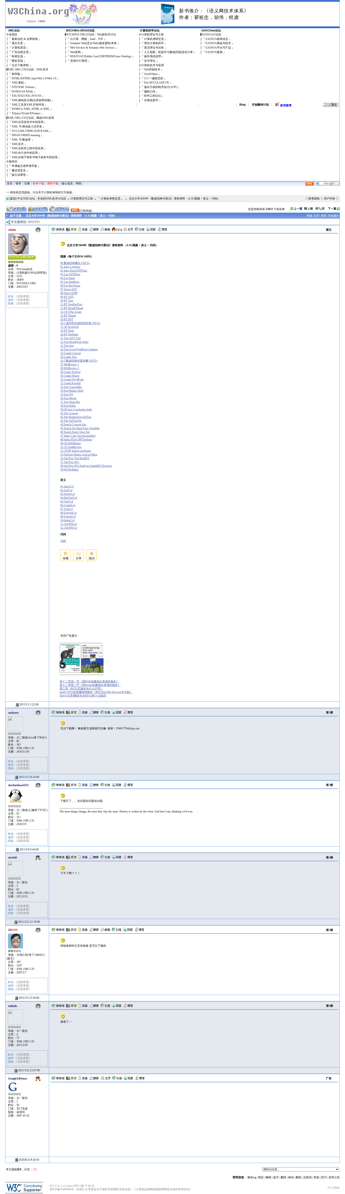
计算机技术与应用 (152, 65)
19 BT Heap (67, 330)
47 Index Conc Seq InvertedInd (77, 435)
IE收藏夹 (333, 215)
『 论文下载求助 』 (20, 65)
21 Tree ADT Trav (70, 338)
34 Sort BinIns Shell (71, 390)
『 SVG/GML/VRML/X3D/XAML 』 (30, 131)
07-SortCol (66, 509)
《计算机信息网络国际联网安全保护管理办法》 (162, 1189)
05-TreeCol (66, 501)
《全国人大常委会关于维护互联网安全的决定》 (103, 1189)
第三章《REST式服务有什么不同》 (81, 688)
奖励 (316, 1177)
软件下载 (38, 183)
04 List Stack (67, 278)
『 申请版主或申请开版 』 (24, 166)
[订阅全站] (309, 184)
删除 (283, 1177)
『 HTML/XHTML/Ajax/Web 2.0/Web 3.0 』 (34, 78)
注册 (27, 183)
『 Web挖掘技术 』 (152, 69)
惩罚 (324, 1177)
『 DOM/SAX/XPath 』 (22, 91)
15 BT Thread (68, 315)
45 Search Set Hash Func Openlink (80, 428)
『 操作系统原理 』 (153, 56)
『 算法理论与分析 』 (154, 47)
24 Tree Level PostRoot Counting (79, 349)
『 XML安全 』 (17, 144)
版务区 (13, 161)
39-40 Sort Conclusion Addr (76, 409)
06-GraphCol (67, 505)
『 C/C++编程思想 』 (154, 78)
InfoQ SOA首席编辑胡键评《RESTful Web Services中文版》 (96, 692)
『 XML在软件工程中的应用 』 (27, 148)
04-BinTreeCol (68, 497)
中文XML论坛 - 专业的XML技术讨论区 (41, 198)
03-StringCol (67, 494)
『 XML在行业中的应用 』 (24, 152)
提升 (276, 1177)
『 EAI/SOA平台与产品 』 (218, 47)
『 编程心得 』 (150, 91)
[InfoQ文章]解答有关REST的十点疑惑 (83, 695)
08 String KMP (69, 293)
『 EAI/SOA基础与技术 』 (218, 43)
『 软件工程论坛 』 (153, 95)
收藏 (66, 558)
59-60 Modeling (69, 469)
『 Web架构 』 (75, 52)
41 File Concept (69, 413)
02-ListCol (66, 490)
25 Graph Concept (70, 353)
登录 (18, 183)
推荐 (323, 215)
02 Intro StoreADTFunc (73, 270)
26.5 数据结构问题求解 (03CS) (78, 360)
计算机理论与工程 (152, 34)
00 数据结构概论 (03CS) (75, 263)
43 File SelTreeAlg (70, 420)
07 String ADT (68, 289)
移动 (291, 1177)
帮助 (78, 183)
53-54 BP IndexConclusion (75, 450)
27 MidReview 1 (69, 364)
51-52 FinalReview (71, 447)
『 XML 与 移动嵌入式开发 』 (27, 126)
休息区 (13, 34)
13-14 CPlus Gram (70, 312)
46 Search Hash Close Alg (75, 432)
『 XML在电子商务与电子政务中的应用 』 (34, 157)
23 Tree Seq (67, 345)
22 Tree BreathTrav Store (74, 342)
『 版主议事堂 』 (18, 174)
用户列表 (329, 198)
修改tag (251, 1177)
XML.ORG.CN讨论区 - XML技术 (28, 69)
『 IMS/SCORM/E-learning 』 (25, 135)
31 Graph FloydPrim (72, 379)
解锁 (268, 1177)
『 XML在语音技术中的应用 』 (27, 122)
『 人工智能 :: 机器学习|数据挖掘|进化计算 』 (168, 52)
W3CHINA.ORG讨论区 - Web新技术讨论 (91, 34)
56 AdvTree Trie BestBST (74, 458)
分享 (78, 558)
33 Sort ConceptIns (71, 387)
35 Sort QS (66, 394)
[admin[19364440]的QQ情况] (116, 230)
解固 (298, 1177)
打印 (316, 215)
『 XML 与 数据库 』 (21, 139)
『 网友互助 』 (17, 60)
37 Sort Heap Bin (70, 402)
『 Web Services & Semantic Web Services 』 (92, 47)
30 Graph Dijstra (69, 375)
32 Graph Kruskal (70, 383)
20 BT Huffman (69, 334)
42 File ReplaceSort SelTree (75, 417)
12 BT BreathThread (71, 308)
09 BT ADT (67, 296)
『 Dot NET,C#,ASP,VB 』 (156, 82)
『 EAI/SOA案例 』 (214, 52)
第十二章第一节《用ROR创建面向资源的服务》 (89, 681)
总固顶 (307, 1177)
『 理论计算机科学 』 (154, 43)
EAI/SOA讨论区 (211, 34)
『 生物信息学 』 (151, 100)
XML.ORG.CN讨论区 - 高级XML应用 (31, 117)
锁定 (261, 1177)
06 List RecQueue (70, 285)
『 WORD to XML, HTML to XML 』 (30, 109)
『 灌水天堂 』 (17, 43)
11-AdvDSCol (68, 524)
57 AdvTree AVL (69, 462)
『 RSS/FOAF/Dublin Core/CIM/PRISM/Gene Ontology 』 (101, 56)
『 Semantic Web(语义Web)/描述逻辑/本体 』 (93, 43)
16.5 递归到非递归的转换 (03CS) (80, 323)
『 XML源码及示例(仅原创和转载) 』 (31, 100)
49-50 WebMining (70, 443)
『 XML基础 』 (17, 82)
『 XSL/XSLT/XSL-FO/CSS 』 (26, 95)
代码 (63, 541)
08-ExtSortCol (68, 512)
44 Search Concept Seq (73, 424)
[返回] (13, 198)
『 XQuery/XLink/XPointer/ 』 (26, 113)
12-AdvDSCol (68, 527)
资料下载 (52, 183)
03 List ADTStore (70, 274)
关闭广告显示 (68, 635)
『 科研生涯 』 (17, 56)
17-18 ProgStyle (69, 327)
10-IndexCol (67, 520)
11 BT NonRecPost (71, 304)
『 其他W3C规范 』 (79, 60)
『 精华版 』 (16, 74)
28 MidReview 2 (69, 368)
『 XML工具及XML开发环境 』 (28, 104)
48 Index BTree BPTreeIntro (76, 439)
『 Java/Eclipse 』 (151, 74)
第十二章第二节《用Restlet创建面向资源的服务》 (90, 685)
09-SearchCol (68, 516)
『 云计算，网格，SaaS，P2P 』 (87, 39)
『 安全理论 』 (150, 60)
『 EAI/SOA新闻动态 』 (217, 39)
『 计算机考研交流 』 (154, 39)
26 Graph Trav (68, 357)
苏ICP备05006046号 (62, 1189)
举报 (309, 215)
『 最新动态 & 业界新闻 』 (24, 39)
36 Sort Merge (68, 398)
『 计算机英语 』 (18, 47)
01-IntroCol (66, 486)
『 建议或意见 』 (18, 170)
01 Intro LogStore (70, 266)
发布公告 (334, 1177)
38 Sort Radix (68, 405)
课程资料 (34, 222)
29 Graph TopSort (70, 372)
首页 (9, 183)
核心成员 (67, 183)
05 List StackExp (69, 281)
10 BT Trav (66, 300)
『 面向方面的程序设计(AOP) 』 (161, 87)
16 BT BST (66, 319)
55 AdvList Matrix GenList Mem (78, 454)
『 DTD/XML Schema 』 (23, 87)
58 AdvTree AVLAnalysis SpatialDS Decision (86, 465)
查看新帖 (314, 198)
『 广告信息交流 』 (20, 52)
